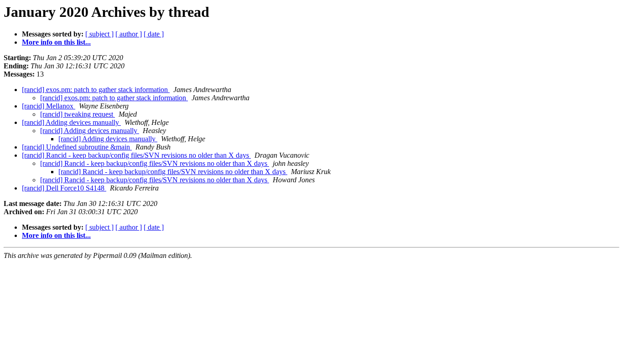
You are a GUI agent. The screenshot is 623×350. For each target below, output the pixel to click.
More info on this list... (56, 42)
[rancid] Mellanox (48, 106)
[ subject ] (99, 34)
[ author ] (128, 34)
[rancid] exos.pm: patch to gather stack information (96, 89)
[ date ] (154, 34)
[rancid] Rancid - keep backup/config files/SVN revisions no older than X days (136, 155)
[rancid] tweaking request (77, 114)
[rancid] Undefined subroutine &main (77, 147)
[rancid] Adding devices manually (71, 122)
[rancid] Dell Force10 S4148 (64, 188)
